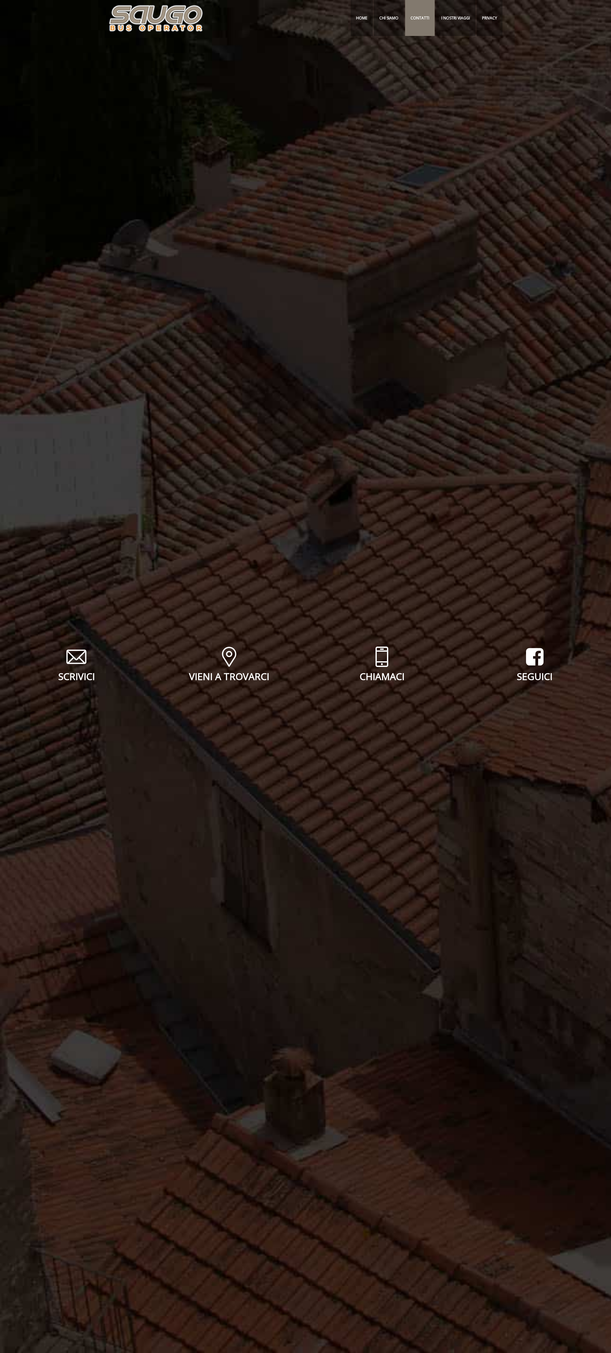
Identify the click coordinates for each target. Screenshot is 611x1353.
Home (361, 18)
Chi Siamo (388, 18)
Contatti (420, 18)
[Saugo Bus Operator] (156, 18)
